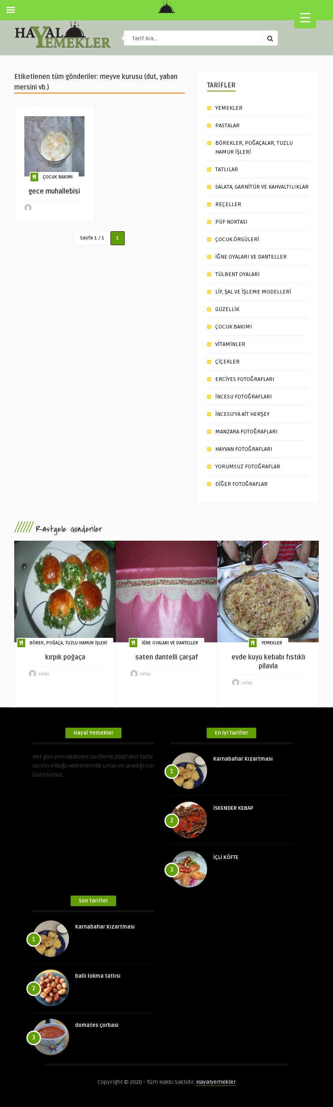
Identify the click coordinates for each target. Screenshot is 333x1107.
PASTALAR (227, 125)
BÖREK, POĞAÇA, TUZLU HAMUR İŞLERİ (68, 643)
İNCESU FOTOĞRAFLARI (243, 396)
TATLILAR (226, 169)
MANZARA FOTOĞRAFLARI (246, 431)
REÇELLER (228, 204)
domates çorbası (97, 1025)
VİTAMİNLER (230, 344)
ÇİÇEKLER (227, 361)
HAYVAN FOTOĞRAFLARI (243, 449)
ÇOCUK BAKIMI (58, 177)
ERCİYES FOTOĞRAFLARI (245, 379)
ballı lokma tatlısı (98, 976)
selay (43, 674)
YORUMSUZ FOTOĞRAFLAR (247, 466)
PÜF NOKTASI (231, 221)
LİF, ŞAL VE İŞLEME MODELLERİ (253, 291)
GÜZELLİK (227, 309)
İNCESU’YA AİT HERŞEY (242, 414)
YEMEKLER (228, 107)
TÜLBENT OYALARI (237, 274)
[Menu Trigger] (305, 17)
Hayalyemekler (216, 1082)
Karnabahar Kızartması (243, 759)
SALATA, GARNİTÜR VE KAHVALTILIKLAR (262, 186)
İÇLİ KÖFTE (225, 857)
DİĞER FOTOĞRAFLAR (241, 484)
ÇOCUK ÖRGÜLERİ (237, 239)
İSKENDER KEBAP (233, 808)
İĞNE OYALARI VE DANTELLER (251, 256)
